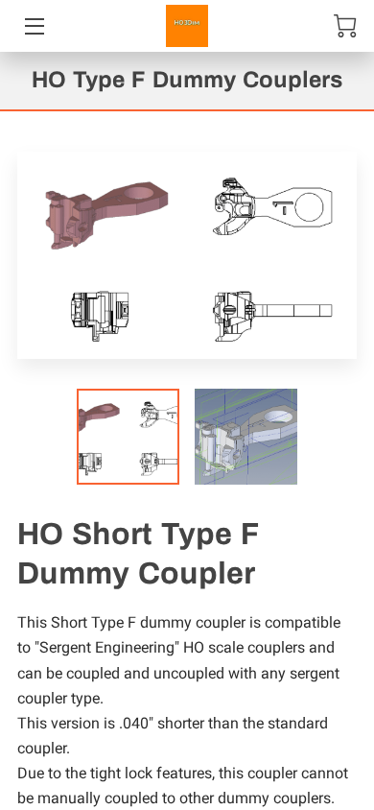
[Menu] (33, 26)
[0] (345, 25)
